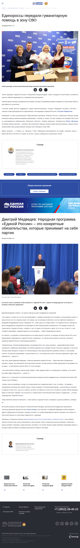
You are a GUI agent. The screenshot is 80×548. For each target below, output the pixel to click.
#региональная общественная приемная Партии (42, 174)
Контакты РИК (8, 512)
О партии (6, 507)
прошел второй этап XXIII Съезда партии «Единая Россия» (44, 419)
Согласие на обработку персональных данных (15, 542)
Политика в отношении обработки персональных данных (18, 541)
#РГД (20, 174)
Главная (4, 8)
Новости (22, 8)
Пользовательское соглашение (10, 537)
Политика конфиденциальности (11, 539)
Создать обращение (39, 191)
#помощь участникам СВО (68, 174)
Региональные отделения (40, 508)
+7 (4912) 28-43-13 (66, 509)
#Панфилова (9, 174)
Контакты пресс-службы (25, 512)
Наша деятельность (13, 8)
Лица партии (23, 507)
